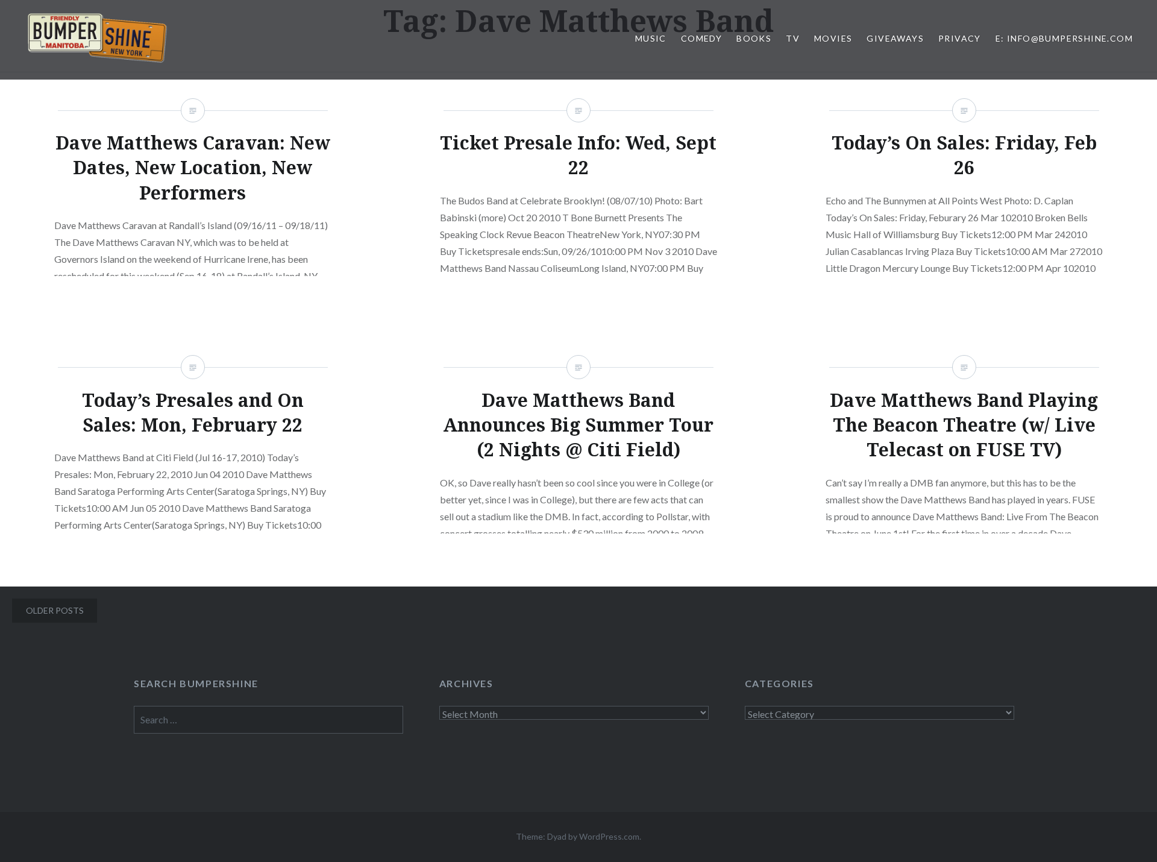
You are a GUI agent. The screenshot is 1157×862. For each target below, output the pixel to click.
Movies (833, 38)
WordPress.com (609, 836)
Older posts (55, 610)
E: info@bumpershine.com (1064, 38)
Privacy (959, 38)
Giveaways (895, 38)
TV (793, 38)
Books (753, 38)
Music (650, 38)
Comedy (701, 38)
